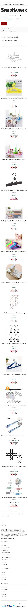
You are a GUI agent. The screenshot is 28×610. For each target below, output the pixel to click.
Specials (4, 577)
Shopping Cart (17, 4)
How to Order (5, 559)
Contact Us (4, 564)
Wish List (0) (11, 4)
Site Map (4, 579)
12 (23, 514)
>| (7, 516)
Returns (4, 591)
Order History (5, 589)
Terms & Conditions (6, 555)
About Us (4, 545)
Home (3, 28)
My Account (6, 4)
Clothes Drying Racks (8, 31)
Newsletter (4, 596)
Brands (3, 572)
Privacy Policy (5, 550)
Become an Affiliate (6, 557)
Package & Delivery (6, 547)
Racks (9, 28)
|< (2, 514)
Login (9, 18)
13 (2, 516)
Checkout (22, 4)
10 (18, 514)
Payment (4, 562)
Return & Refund (6, 552)
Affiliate (3, 574)
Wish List (4, 594)
